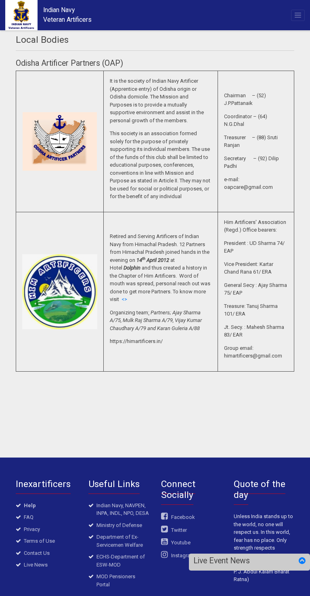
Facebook (182, 517)
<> (124, 299)
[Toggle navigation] (298, 15)
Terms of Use (39, 541)
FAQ (29, 517)
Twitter (178, 530)
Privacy (32, 529)
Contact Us (37, 553)
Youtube (180, 543)
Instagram (182, 555)
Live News (36, 565)
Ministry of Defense (119, 525)
